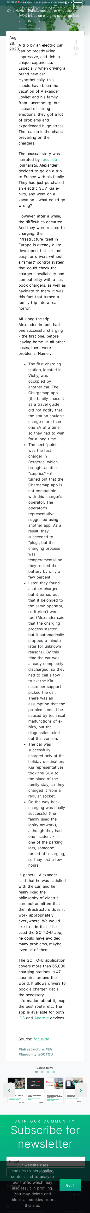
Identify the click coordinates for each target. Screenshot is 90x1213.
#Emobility (27, 1054)
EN (67, 2)
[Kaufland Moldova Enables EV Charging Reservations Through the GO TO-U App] (54, 1083)
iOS (21, 1017)
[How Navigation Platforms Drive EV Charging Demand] (74, 1083)
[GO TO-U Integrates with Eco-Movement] (35, 1083)
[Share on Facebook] (10, 1102)
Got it (70, 1185)
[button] (36, 1071)
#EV (49, 1049)
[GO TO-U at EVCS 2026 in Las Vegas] (16, 1083)
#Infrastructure (31, 1049)
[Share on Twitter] (14, 1102)
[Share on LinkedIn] (12, 1102)
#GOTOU (45, 1054)
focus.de (49, 159)
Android (41, 1017)
